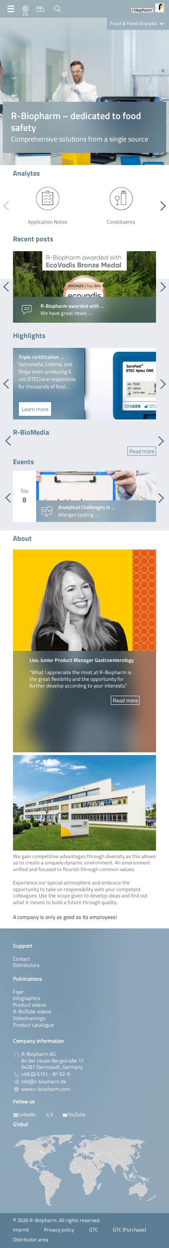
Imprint (21, 1229)
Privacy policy (59, 1229)
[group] (84, 287)
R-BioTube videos (32, 1011)
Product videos (29, 1005)
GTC (93, 1229)
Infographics (26, 998)
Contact (21, 959)
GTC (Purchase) (129, 1229)
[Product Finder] (41, 9)
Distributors (26, 965)
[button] (161, 206)
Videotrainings (29, 1018)
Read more (141, 451)
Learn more (35, 409)
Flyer (18, 992)
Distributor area (30, 1239)
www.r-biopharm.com (45, 1089)
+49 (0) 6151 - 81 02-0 (45, 1074)
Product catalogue (33, 1025)
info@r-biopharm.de (43, 1081)
